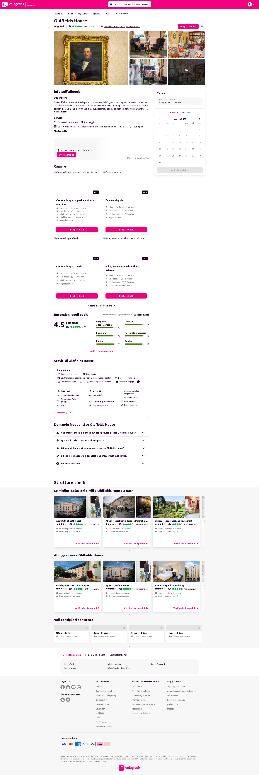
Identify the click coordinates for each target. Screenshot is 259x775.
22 (193, 149)
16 (200, 142)
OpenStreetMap (143, 158)
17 (160, 149)
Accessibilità (137, 709)
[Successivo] (200, 119)
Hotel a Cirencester (159, 664)
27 (180, 156)
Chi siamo (100, 686)
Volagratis (59, 13)
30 (200, 156)
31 (160, 162)
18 (167, 149)
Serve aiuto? (137, 686)
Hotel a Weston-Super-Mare (119, 668)
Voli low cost (172, 695)
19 (173, 149)
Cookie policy (101, 700)
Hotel (70, 13)
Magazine (171, 709)
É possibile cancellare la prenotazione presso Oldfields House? (94, 456)
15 (193, 142)
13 (180, 142)
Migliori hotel (172, 704)
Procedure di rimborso (141, 691)
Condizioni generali (104, 691)
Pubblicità (100, 713)
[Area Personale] (251, 4)
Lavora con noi (102, 709)
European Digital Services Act (144, 704)
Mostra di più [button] (63, 413)
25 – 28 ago (126, 4)
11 (167, 142)
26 (173, 156)
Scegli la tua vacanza (176, 700)
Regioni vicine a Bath (95, 655)
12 (173, 142)
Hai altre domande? (71, 463)
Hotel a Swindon (114, 664)
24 (160, 156)
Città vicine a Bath (72, 655)
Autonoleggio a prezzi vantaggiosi (181, 691)
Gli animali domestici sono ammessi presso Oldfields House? (92, 448)
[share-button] (202, 26)
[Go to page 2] (129, 550)
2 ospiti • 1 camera (141, 4)
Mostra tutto (60, 131)
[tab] (71, 655)
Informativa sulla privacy (106, 695)
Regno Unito (83, 13)
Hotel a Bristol (70, 664)
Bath (116, 4)
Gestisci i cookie (102, 704)
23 (200, 149)
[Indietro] (160, 119)
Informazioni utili (139, 700)
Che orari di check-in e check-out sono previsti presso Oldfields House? (98, 433)
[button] (91, 58)
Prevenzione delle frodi (141, 713)
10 (160, 142)
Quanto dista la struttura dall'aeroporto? (82, 440)
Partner (99, 718)
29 (193, 156)
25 (167, 156)
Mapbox (131, 158)
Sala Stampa (101, 722)
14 (186, 142)
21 (186, 149)
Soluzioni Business (104, 727)
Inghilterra (97, 13)
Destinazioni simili (118, 655)
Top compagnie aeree (176, 686)
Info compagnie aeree (141, 695)
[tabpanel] (129, 666)
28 (186, 156)
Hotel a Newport (70, 668)
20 (180, 149)
